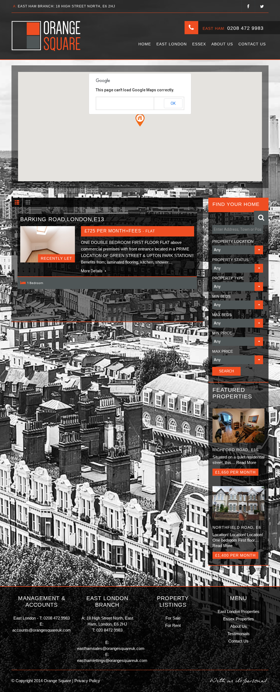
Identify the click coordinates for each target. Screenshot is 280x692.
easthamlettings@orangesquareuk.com (112, 660)
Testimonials (239, 633)
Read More (246, 462)
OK (173, 103)
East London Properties (238, 611)
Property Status (230, 260)
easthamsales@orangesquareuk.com (110, 648)
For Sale (172, 618)
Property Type (228, 278)
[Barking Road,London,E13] (47, 244)
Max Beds (222, 315)
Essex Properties (238, 619)
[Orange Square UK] (46, 36)
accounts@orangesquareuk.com (41, 630)
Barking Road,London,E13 (62, 219)
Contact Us (252, 44)
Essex (199, 44)
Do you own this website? (116, 104)
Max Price (222, 351)
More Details (92, 271)
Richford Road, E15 (235, 450)
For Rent (173, 625)
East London (171, 44)
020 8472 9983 (109, 630)
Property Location (232, 241)
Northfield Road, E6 (236, 527)
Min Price (222, 333)
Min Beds (221, 296)
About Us (222, 44)
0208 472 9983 (245, 28)
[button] (140, 120)
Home (144, 44)
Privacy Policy (86, 680)
